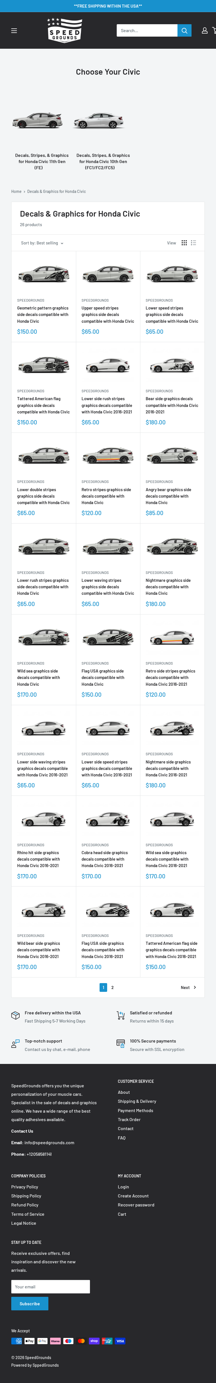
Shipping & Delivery (137, 1101)
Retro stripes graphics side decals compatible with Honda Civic (106, 496)
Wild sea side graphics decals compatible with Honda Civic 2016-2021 (167, 859)
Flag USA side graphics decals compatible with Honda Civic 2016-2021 (103, 950)
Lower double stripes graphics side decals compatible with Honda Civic (43, 496)
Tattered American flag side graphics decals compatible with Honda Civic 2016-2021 (171, 950)
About (124, 1092)
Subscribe (30, 1303)
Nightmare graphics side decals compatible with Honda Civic (168, 587)
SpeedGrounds (30, 300)
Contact (126, 1128)
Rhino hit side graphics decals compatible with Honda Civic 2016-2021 (38, 859)
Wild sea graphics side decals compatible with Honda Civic (38, 677)
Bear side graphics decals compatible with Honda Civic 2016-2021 (172, 405)
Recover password (136, 1204)
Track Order (129, 1119)
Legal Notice (23, 1223)
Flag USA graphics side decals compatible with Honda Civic (103, 677)
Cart (122, 1214)
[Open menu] (14, 30)
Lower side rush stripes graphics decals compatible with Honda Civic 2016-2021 (107, 405)
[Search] (184, 30)
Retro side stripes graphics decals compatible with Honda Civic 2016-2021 (170, 677)
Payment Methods (135, 1110)
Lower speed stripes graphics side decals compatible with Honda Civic (172, 314)
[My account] (205, 30)
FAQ (121, 1137)
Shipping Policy (26, 1195)
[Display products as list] (193, 242)
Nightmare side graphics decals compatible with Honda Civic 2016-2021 (168, 768)
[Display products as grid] (184, 242)
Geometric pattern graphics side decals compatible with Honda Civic (42, 314)
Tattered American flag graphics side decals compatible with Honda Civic (43, 405)
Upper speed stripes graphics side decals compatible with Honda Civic (108, 314)
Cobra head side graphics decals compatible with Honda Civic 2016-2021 (105, 859)
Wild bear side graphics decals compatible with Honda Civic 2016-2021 (38, 950)
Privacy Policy (24, 1186)
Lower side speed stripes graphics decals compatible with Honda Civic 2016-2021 (107, 768)
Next (185, 987)
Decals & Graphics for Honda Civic (56, 191)
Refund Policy (25, 1204)
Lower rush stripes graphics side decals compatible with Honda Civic (43, 587)
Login (123, 1186)
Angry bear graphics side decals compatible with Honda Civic (168, 496)
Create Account (133, 1195)
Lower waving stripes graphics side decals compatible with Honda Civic (108, 587)
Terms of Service (27, 1214)
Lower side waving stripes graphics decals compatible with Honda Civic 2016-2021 (42, 768)
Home (16, 191)
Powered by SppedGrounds (35, 1365)
